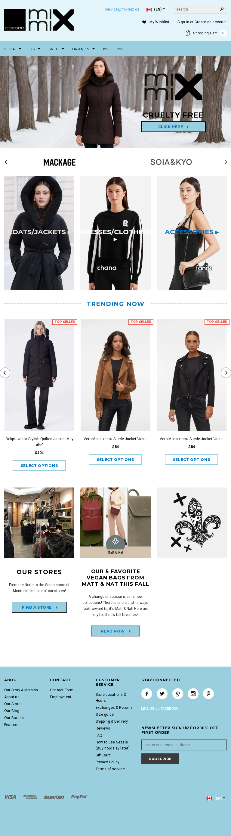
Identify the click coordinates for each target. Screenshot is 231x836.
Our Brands (14, 718)
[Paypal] (79, 797)
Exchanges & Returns (114, 707)
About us (12, 697)
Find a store (32, 607)
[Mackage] (60, 160)
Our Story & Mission (21, 690)
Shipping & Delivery (112, 721)
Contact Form (61, 690)
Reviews (103, 728)
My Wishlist (159, 22)
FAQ (99, 735)
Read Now (108, 631)
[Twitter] (162, 693)
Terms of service (110, 769)
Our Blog (11, 711)
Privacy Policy (107, 762)
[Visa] (10, 797)
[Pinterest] (208, 693)
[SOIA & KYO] (171, 160)
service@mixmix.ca (122, 9)
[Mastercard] (54, 797)
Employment (60, 697)
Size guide (105, 714)
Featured (12, 725)
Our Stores (13, 704)
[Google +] (177, 693)
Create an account (211, 22)
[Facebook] (146, 693)
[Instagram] (193, 693)
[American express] (30, 797)
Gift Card (103, 755)
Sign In (183, 22)
